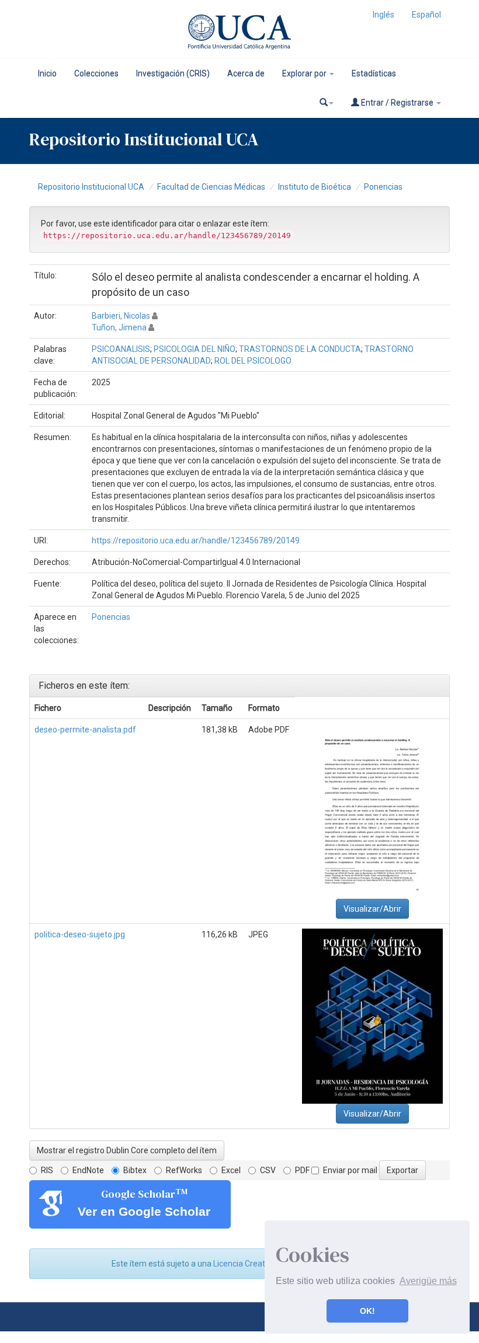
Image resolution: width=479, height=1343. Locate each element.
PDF (302, 1170)
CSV (268, 1170)
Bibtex (135, 1170)
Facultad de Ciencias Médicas (211, 186)
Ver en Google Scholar (144, 1211)
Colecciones (96, 73)
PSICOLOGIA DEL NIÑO (194, 349)
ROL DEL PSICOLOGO (252, 360)
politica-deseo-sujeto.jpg (79, 934)
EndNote (88, 1170)
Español (426, 14)
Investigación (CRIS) (173, 73)
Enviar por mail (350, 1170)
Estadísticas (374, 73)
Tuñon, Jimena (119, 327)
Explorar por (305, 73)
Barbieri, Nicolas (121, 315)
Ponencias (383, 186)
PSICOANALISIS (121, 349)
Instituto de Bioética (314, 186)
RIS (47, 1170)
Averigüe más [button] (428, 1281)
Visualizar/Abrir (372, 908)
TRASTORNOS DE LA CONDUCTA (300, 349)
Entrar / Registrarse (397, 102)
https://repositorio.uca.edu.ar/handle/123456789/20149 (196, 540)
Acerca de (246, 73)
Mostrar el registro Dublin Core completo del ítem (127, 1150)
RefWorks (184, 1170)
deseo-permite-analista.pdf (85, 729)
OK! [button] (367, 1311)
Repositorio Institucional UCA (91, 186)
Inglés (383, 14)
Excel (231, 1170)
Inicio (47, 73)
